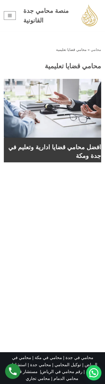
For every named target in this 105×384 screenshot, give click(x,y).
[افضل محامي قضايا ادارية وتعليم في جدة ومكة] (52, 108)
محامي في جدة (79, 357)
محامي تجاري (38, 378)
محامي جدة (41, 364)
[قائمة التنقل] (10, 15)
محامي (96, 50)
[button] (93, 372)
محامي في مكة (48, 357)
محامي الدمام (66, 378)
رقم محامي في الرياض (61, 371)
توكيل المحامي (68, 364)
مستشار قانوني (24, 371)
